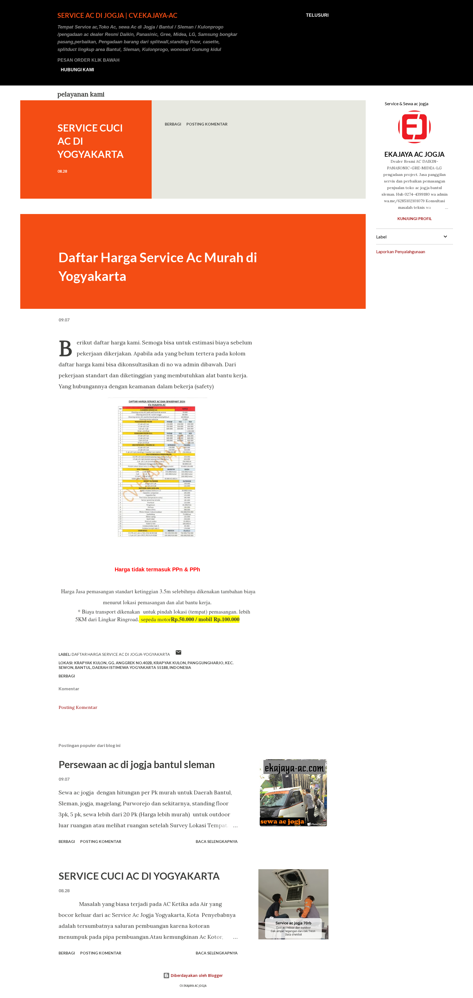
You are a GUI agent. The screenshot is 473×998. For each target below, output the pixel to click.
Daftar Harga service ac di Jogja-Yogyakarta (121, 654)
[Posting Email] (178, 654)
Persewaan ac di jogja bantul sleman (137, 764)
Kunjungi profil (414, 218)
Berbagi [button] (173, 124)
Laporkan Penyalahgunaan (400, 251)
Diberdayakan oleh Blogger (196, 975)
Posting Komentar (206, 124)
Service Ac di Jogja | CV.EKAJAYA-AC (117, 15)
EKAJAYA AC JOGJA (414, 154)
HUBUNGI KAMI (77, 69)
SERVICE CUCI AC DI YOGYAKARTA (139, 876)
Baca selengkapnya (217, 841)
